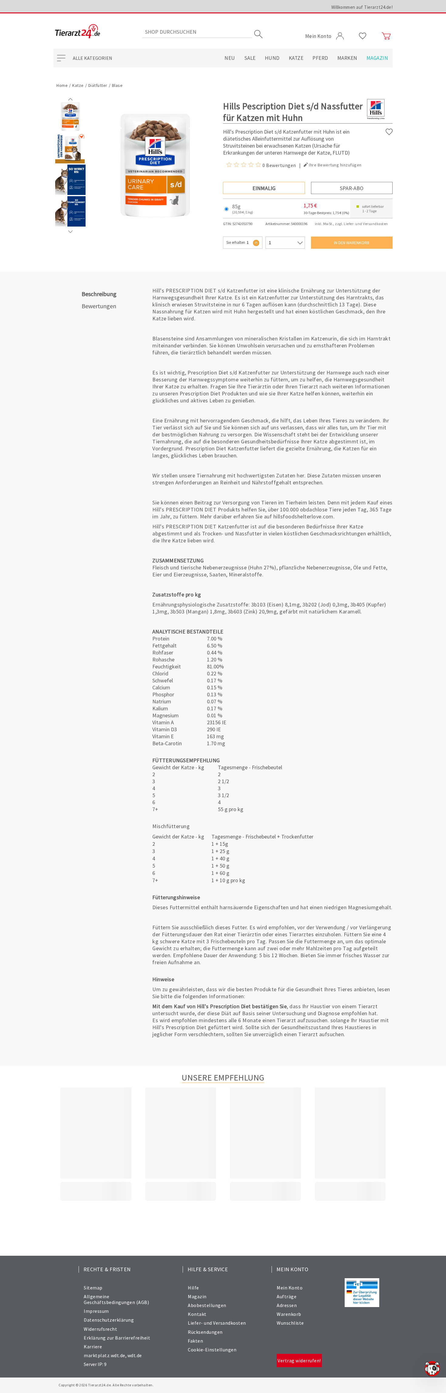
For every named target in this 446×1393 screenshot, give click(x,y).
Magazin (377, 58)
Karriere (93, 1346)
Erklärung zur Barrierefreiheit (117, 1338)
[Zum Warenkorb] (386, 36)
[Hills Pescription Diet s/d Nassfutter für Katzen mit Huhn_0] (70, 130)
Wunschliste (290, 1323)
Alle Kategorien (92, 58)
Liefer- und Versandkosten (217, 1323)
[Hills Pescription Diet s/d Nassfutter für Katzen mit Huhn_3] (70, 225)
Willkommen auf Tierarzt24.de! (362, 7)
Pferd (320, 58)
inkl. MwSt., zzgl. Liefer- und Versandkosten (351, 223)
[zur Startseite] (77, 32)
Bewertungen (99, 306)
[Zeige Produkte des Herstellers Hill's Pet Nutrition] (375, 119)
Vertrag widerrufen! (299, 1360)
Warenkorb (289, 1314)
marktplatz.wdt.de (104, 1355)
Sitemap (93, 1288)
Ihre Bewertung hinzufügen (335, 165)
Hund (272, 58)
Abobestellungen (207, 1305)
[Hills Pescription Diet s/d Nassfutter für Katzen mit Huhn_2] (70, 193)
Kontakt (197, 1314)
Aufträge (286, 1296)
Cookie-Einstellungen (212, 1350)
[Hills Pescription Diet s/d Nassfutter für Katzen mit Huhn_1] (70, 162)
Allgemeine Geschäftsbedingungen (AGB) (116, 1299)
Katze (296, 58)
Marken (347, 58)
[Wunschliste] (363, 36)
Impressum (96, 1311)
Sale (250, 58)
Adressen (287, 1305)
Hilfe (193, 1288)
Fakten (195, 1341)
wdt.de (134, 1355)
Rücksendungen (205, 1332)
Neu (230, 58)
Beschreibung (99, 294)
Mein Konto (289, 1288)
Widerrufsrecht (100, 1329)
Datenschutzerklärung (109, 1320)
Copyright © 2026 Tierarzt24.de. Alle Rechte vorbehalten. (106, 1385)
